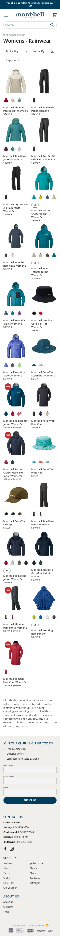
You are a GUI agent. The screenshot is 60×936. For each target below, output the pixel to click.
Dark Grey (34, 148)
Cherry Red (6, 562)
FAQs (6, 911)
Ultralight (35, 882)
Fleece (6, 873)
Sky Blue (40, 617)
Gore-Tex (8, 882)
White (47, 617)
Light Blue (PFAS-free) (19, 148)
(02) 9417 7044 (18, 832)
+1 (35, 205)
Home (5, 35)
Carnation (40, 462)
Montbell (21, 925)
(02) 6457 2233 (17, 841)
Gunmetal (34, 514)
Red (6, 100)
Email (6, 787)
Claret (6, 462)
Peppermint (34, 462)
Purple (19, 313)
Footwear (35, 878)
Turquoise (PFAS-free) (12, 148)
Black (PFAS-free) (34, 100)
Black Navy (34, 562)
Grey (54, 617)
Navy (6, 255)
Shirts (33, 873)
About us (8, 901)
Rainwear (8, 863)
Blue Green (12, 514)
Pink (34, 255)
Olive (19, 562)
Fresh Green (34, 617)
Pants (6, 868)
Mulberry (12, 617)
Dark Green (34, 413)
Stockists (8, 906)
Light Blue (19, 100)
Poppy (40, 313)
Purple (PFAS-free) (6, 148)
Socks (6, 878)
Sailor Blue (34, 365)
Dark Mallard (40, 562)
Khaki (47, 255)
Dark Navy (12, 462)
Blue (6, 365)
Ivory (12, 100)
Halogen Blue (12, 562)
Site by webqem (37, 925)
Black (6, 197)
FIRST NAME (8, 765)
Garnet (6, 671)
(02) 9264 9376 (16, 827)
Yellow (40, 197)
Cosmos (19, 413)
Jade (47, 462)
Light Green (19, 365)
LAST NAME (8, 776)
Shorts (33, 868)
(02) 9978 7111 (16, 836)
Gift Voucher (10, 887)
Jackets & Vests (38, 863)
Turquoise (34, 197)
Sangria (12, 413)
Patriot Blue (26, 562)
